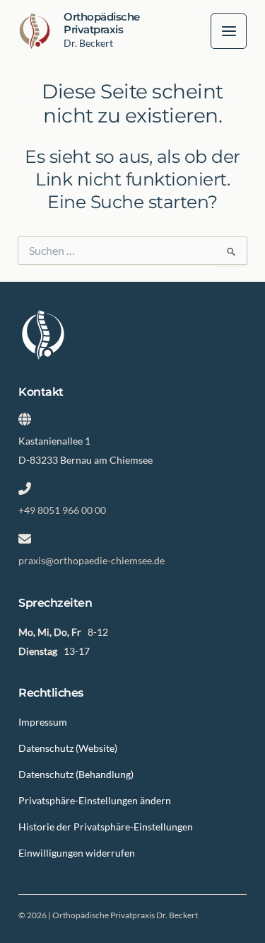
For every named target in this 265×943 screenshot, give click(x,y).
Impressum (42, 722)
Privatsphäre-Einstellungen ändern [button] (94, 800)
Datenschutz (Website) (67, 748)
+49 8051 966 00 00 (62, 510)
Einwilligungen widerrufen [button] (76, 853)
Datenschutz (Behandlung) (76, 774)
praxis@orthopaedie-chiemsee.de (91, 560)
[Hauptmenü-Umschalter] (229, 31)
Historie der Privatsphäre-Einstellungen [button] (105, 827)
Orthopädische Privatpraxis (102, 23)
